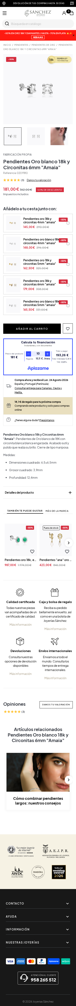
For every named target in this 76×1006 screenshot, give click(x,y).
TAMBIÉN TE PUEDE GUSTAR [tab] (25, 510)
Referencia (9, 173)
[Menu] (4, 13)
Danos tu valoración (39, 180)
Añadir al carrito (32, 328)
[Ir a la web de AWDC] (17, 872)
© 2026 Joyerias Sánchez (38, 1001)
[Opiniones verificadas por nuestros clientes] (20, 851)
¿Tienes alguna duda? (34, 420)
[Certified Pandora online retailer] (38, 872)
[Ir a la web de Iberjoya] (56, 851)
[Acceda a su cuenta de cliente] (64, 13)
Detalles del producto (39, 492)
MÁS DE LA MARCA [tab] (57, 511)
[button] (68, 328)
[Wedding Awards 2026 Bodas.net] (59, 872)
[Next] (69, 543)
